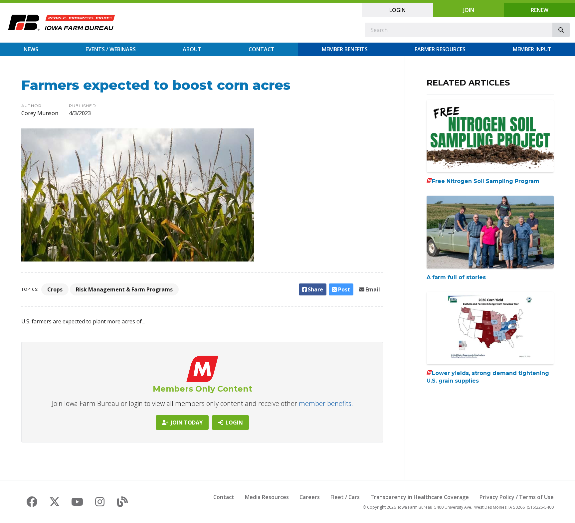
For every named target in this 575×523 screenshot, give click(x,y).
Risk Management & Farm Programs (124, 289)
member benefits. (326, 403)
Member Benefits (345, 49)
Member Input (532, 49)
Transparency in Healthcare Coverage (419, 497)
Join (468, 10)
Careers (309, 497)
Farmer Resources (440, 49)
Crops (55, 289)
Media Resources (267, 497)
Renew (539, 10)
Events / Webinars (111, 49)
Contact (262, 49)
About (192, 49)
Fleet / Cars (345, 497)
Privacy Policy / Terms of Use (516, 497)
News (31, 49)
